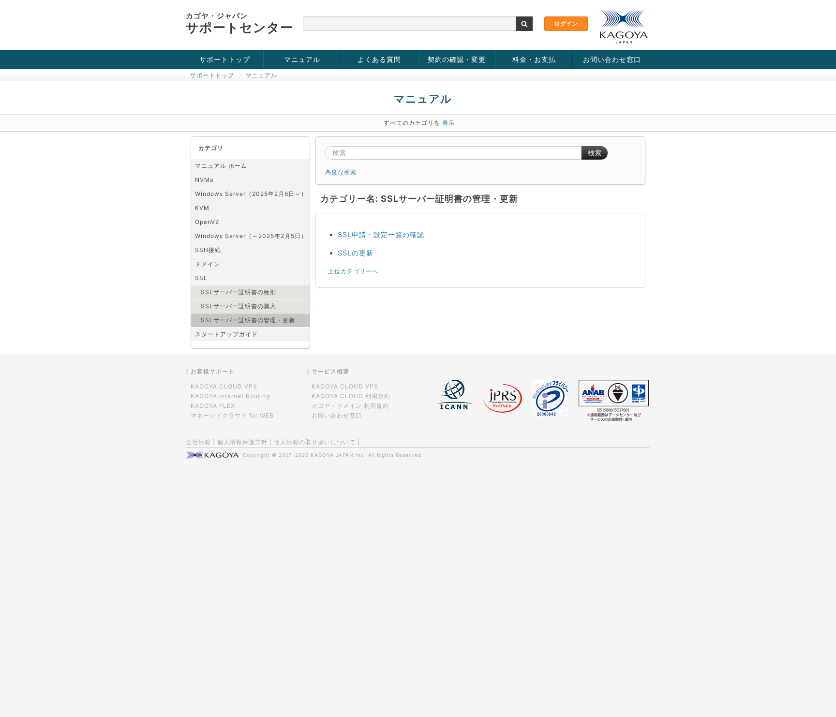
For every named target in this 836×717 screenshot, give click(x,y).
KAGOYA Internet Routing (230, 396)
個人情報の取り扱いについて (315, 442)
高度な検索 (341, 172)
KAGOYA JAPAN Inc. (338, 455)
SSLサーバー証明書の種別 (238, 292)
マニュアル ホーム (221, 165)
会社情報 (198, 442)
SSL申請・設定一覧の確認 (381, 234)
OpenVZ (207, 221)
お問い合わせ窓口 (612, 59)
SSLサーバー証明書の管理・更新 (248, 320)
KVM (202, 207)
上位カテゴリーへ (353, 271)
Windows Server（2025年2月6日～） (251, 193)
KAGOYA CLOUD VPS (224, 386)
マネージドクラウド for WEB (232, 415)
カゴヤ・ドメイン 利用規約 (350, 405)
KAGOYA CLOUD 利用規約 (351, 396)
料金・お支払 (534, 59)
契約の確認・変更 (457, 59)
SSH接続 (208, 250)
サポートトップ (224, 59)
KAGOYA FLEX (213, 405)
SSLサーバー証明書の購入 (238, 306)
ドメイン (207, 264)
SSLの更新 (355, 253)
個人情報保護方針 (242, 442)
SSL (201, 278)
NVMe (204, 179)
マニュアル (302, 59)
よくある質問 (379, 59)
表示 (448, 122)
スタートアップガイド (226, 334)
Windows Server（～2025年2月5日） (251, 235)
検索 (594, 153)
